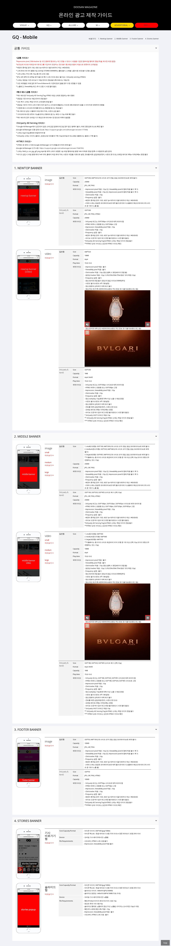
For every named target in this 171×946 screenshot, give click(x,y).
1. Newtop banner (105, 38)
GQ (48, 25)
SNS (146, 25)
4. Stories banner (152, 38)
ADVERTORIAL (121, 25)
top (165, 942)
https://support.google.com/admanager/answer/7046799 (61, 148)
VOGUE (23, 25)
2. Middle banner (121, 38)
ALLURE (72, 25)
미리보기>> (49, 184)
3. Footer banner (136, 38)
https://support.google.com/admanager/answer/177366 (66, 129)
